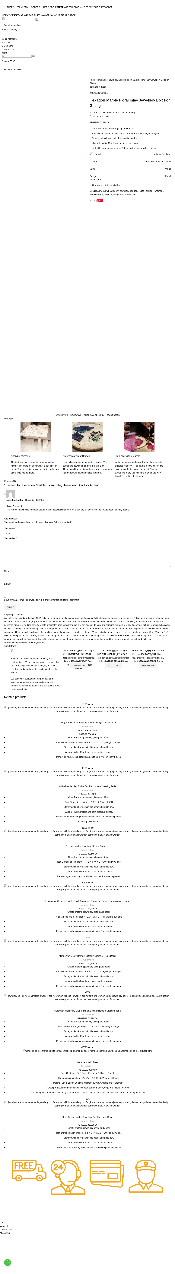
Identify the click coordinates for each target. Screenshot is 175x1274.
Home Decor (102, 80)
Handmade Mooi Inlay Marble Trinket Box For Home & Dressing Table (87, 1011)
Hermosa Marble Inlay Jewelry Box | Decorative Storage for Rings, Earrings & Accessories (87, 901)
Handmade (158, 191)
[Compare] (94, 654)
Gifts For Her (146, 191)
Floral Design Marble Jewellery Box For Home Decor (87, 1117)
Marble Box (130, 194)
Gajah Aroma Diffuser (87, 1062)
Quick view (94, 660)
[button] (79, 665)
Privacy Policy (18, 1211)
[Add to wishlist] (94, 666)
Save (101, 201)
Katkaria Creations (99, 93)
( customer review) (99, 116)
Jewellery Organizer (114, 194)
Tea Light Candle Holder (78, 657)
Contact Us (62, 1211)
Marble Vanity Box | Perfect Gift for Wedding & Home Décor (87, 956)
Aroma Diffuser (87, 1066)
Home (93, 80)
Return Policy (36, 1211)
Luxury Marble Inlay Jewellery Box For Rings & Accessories (87, 722)
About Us (49, 1211)
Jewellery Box (116, 80)
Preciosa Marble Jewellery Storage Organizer (87, 846)
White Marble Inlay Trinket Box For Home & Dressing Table (87, 786)
